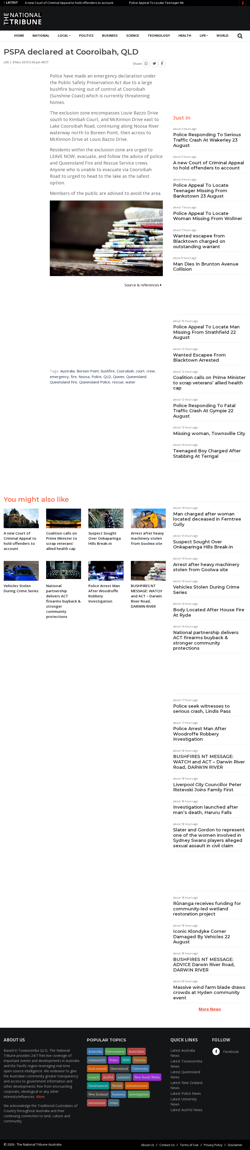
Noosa (84, 376)
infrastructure (136, 1085)
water (130, 382)
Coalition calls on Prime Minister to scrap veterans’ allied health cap (209, 383)
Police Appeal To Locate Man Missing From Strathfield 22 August (206, 332)
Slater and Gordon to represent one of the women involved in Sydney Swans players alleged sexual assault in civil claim (209, 838)
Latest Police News (185, 1093)
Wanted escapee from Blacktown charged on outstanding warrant (199, 241)
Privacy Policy (213, 1145)
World (223, 35)
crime (113, 1103)
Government (115, 1051)
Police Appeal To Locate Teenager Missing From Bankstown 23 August (163, 2)
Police (97, 376)
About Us (147, 1145)
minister (123, 1077)
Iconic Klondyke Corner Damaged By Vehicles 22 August (201, 937)
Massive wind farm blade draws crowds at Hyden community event (209, 993)
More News (210, 1009)
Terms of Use (189, 1145)
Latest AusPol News (186, 1109)
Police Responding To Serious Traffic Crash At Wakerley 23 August (207, 140)
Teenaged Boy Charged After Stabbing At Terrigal (207, 453)
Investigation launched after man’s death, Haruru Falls (205, 809)
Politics (86, 35)
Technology (159, 35)
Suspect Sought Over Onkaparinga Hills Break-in (203, 544)
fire (74, 376)
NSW (126, 1060)
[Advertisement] (157, 18)
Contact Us (167, 1145)
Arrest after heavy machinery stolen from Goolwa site (206, 567)
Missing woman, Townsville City (209, 433)
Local (63, 35)
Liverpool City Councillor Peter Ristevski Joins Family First (207, 787)
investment (96, 1103)
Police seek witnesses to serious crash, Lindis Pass (202, 708)
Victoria (140, 1060)
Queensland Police (94, 382)
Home (19, 35)
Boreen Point (88, 370)
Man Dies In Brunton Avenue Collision (206, 266)
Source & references (142, 284)
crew (150, 370)
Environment (98, 1085)
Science (132, 35)
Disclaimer (235, 1145)
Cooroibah (125, 370)
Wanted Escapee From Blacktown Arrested (199, 357)
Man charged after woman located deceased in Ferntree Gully (207, 519)
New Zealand (98, 1094)
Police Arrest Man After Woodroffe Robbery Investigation (199, 734)
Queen (118, 376)
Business (110, 35)
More (40, 1096)
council (93, 1077)
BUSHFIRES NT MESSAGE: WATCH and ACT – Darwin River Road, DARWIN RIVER (209, 762)
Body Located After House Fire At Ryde (208, 612)
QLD (107, 376)
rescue (118, 382)
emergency (59, 376)
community (96, 1060)
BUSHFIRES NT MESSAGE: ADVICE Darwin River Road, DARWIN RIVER (204, 965)
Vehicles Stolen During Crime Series (206, 589)
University (140, 1068)
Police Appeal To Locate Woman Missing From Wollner (207, 216)
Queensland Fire (63, 382)
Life (203, 35)
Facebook (230, 1051)
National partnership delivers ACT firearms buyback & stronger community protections (206, 640)
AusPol (108, 1077)
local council (97, 1068)
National (40, 35)
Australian (136, 1051)
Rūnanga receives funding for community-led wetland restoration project (207, 909)
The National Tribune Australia (39, 1144)
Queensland (136, 376)
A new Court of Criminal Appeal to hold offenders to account (51, 2)
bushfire (108, 370)
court (140, 370)
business (118, 1094)
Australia (67, 370)
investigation (138, 1094)
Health (184, 35)
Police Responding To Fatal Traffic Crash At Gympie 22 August (204, 411)
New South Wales (147, 1077)
